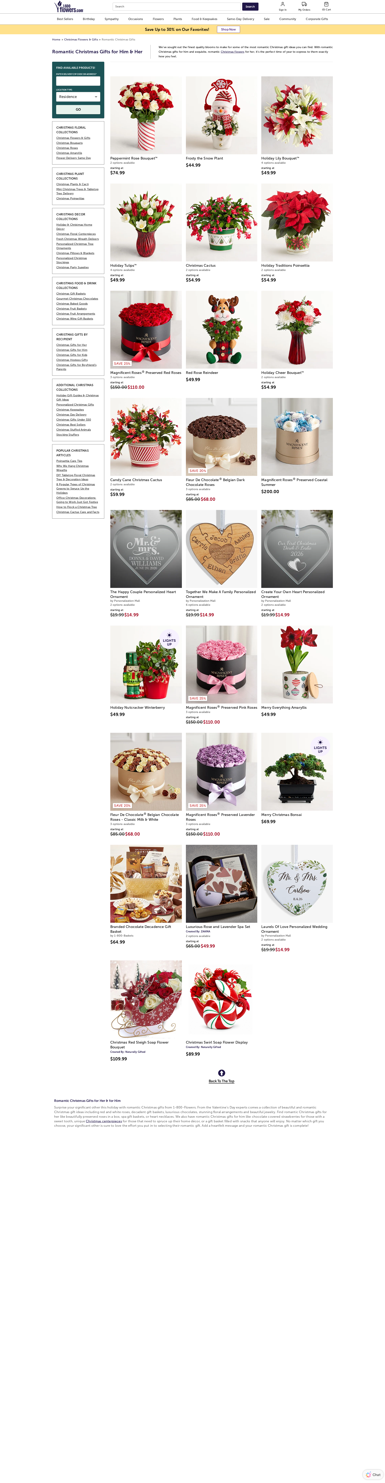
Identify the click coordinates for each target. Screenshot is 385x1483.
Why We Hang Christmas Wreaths (72, 468)
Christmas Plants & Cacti (72, 184)
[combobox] (177, 6)
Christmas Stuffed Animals (73, 429)
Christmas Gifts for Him (71, 349)
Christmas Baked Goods (72, 303)
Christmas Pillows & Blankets (75, 253)
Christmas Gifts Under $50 (73, 419)
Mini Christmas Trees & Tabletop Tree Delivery (77, 191)
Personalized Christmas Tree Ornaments (74, 246)
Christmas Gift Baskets (71, 293)
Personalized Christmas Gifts (75, 404)
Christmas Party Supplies (72, 267)
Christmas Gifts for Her (71, 344)
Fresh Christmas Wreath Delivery (77, 238)
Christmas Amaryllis (69, 152)
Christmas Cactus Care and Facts (77, 512)
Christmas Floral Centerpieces (76, 233)
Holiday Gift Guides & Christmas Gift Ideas (77, 397)
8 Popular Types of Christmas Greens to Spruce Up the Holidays (75, 488)
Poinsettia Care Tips (69, 460)
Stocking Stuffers (67, 434)
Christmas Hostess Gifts (72, 359)
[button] (65, 19)
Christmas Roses (67, 147)
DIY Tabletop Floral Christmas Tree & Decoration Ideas (75, 477)
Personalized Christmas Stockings (71, 260)
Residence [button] (68, 97)
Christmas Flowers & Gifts (81, 39)
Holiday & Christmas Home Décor (74, 226)
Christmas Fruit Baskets (71, 308)
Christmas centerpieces (104, 1121)
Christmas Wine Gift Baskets (74, 318)
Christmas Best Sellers (71, 424)
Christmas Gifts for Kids (71, 354)
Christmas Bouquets (69, 142)
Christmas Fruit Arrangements (75, 313)
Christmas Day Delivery (71, 414)
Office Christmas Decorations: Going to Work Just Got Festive (77, 500)
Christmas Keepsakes (70, 409)
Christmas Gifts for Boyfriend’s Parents (76, 367)
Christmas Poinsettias (70, 198)
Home (56, 39)
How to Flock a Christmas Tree (76, 507)
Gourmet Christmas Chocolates (77, 298)
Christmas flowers (232, 51)
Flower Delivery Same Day (73, 158)
